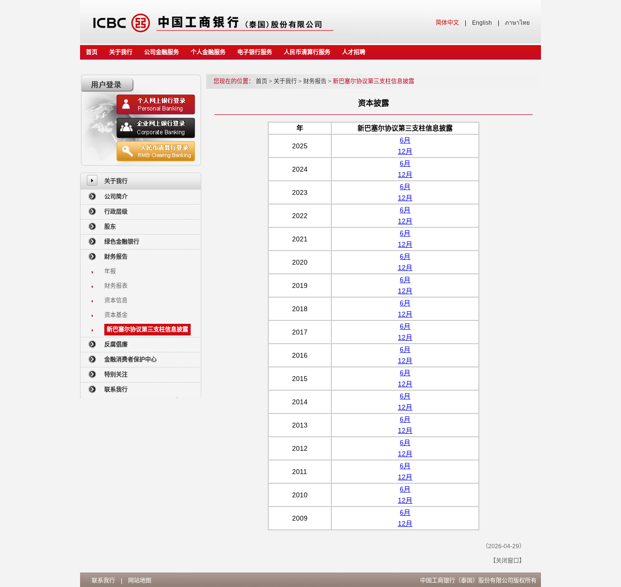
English (482, 22)
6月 (405, 140)
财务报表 (116, 286)
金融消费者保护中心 (130, 359)
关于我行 (120, 52)
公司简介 (116, 196)
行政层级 (116, 211)
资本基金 (116, 315)
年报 (110, 271)
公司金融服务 (161, 52)
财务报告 (116, 257)
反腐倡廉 (116, 344)
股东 (110, 226)
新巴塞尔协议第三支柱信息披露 (147, 329)
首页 (92, 52)
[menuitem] (140, 181)
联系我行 (116, 389)
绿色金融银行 (121, 241)
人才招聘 (353, 52)
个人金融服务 (208, 52)
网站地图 (139, 580)
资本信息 (116, 300)
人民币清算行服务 (307, 52)
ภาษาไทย (517, 22)
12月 (405, 151)
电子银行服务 (254, 52)
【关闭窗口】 (507, 560)
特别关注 (116, 374)
